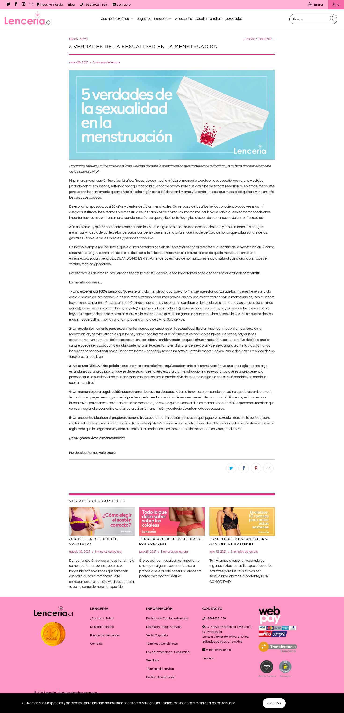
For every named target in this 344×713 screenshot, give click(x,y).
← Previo (249, 39)
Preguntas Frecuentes (105, 635)
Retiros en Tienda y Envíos (163, 627)
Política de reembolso (160, 677)
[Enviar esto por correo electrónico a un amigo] (268, 468)
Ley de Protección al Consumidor (168, 652)
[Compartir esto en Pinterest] (256, 468)
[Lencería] (30, 19)
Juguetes (144, 19)
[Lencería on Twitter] (8, 4)
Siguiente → (267, 39)
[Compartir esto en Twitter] (231, 468)
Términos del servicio (160, 668)
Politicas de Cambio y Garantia (167, 618)
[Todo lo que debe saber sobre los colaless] (172, 521)
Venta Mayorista (157, 635)
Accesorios (183, 19)
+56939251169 (215, 618)
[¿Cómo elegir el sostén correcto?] (102, 521)
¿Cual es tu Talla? (208, 19)
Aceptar (274, 703)
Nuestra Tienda (51, 4)
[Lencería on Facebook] (16, 4)
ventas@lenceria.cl (218, 649)
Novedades (233, 19)
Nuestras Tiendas (102, 627)
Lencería (161, 19)
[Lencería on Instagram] (23, 4)
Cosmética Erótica (115, 19)
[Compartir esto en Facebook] (243, 468)
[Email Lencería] (31, 4)
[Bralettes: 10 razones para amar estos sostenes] (242, 521)
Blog (71, 4)
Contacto (123, 4)
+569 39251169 (95, 4)
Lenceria (208, 658)
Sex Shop (152, 660)
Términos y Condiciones (162, 643)
